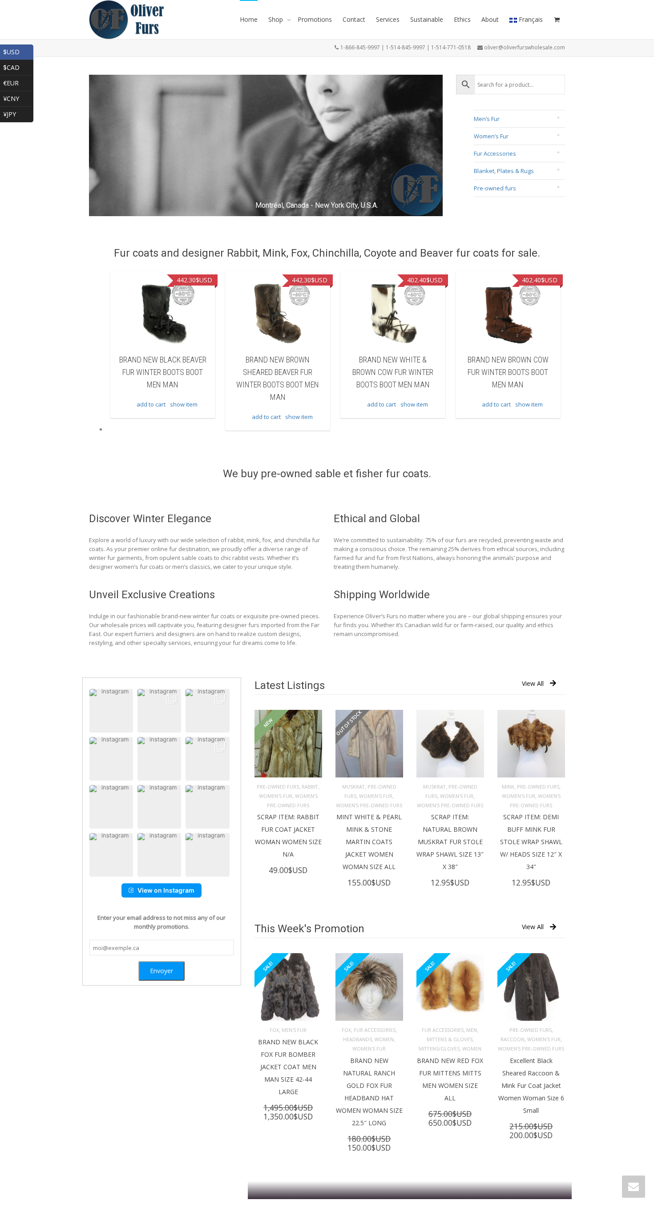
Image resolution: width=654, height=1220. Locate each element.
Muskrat (353, 786)
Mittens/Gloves (439, 1048)
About (490, 19)
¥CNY (18, 98)
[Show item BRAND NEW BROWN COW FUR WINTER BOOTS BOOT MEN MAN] (393, 313)
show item (184, 417)
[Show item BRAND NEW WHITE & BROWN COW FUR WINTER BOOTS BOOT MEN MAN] (278, 313)
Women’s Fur (491, 136)
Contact (354, 19)
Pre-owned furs (495, 188)
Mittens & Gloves (449, 1039)
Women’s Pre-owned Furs (369, 805)
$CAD (18, 66)
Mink (508, 786)
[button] (111, 711)
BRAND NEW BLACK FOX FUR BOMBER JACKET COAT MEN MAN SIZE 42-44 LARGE (288, 1067)
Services (388, 19)
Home (249, 19)
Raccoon (513, 1039)
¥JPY (18, 113)
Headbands (357, 1039)
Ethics (462, 19)
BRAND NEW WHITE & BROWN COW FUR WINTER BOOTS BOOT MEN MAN (277, 372)
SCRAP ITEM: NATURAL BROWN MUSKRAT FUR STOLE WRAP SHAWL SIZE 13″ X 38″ (450, 842)
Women (384, 1039)
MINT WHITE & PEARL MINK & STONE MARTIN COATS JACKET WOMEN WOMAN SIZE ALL (369, 842)
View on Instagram (165, 890)
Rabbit (310, 786)
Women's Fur (275, 796)
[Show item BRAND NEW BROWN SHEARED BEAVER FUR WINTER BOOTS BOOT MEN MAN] (163, 313)
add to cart (151, 417)
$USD (18, 51)
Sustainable (426, 19)
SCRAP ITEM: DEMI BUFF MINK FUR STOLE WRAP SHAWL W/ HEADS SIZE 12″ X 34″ (531, 842)
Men (471, 1030)
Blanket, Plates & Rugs (504, 171)
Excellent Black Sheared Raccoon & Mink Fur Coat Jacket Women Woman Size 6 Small (531, 1085)
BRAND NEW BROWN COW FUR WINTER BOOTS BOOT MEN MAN (392, 372)
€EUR (18, 82)
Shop (276, 19)
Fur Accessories (495, 153)
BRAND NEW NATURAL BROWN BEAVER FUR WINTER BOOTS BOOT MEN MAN (508, 372)
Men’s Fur (487, 119)
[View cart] (556, 19)
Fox (274, 1030)
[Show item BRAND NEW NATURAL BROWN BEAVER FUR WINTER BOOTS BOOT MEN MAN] (508, 313)
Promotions (315, 19)
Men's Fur (294, 1030)
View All (533, 683)
